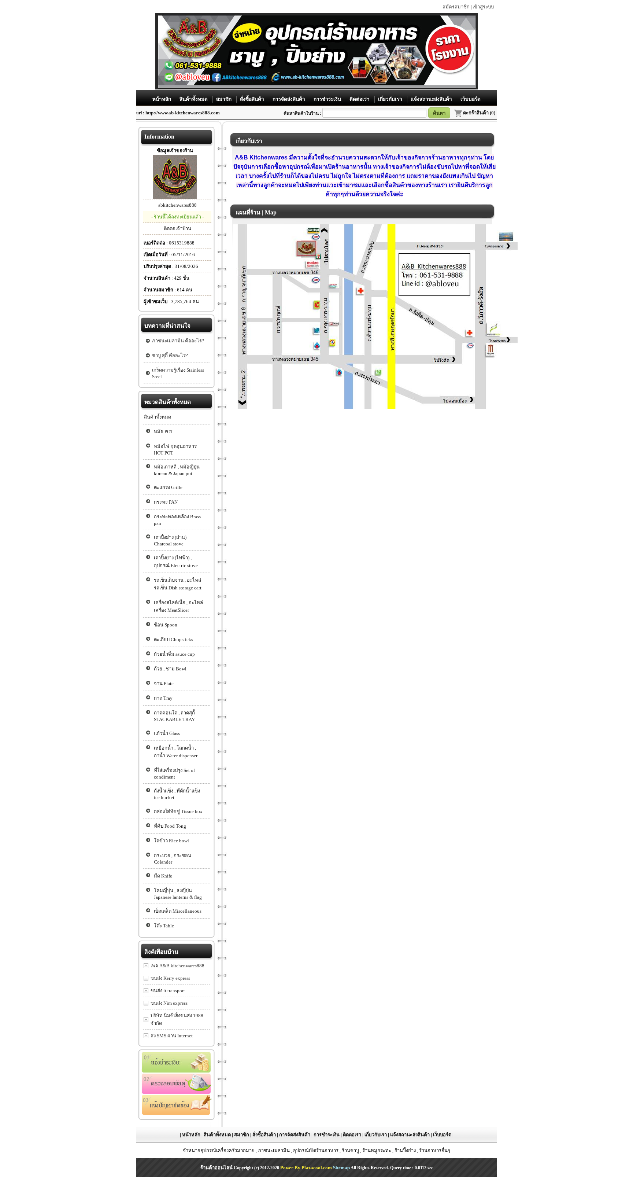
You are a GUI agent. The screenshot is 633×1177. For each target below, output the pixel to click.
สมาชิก (224, 99)
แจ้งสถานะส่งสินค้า (432, 99)
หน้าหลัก (162, 99)
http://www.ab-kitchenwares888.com (182, 112)
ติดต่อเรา (360, 99)
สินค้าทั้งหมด (194, 99)
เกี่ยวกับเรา (391, 99)
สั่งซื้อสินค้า (253, 99)
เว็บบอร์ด (470, 99)
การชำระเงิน (328, 99)
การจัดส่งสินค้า (290, 99)
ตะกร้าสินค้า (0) (479, 112)
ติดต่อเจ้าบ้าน (177, 228)
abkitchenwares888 (177, 205)
